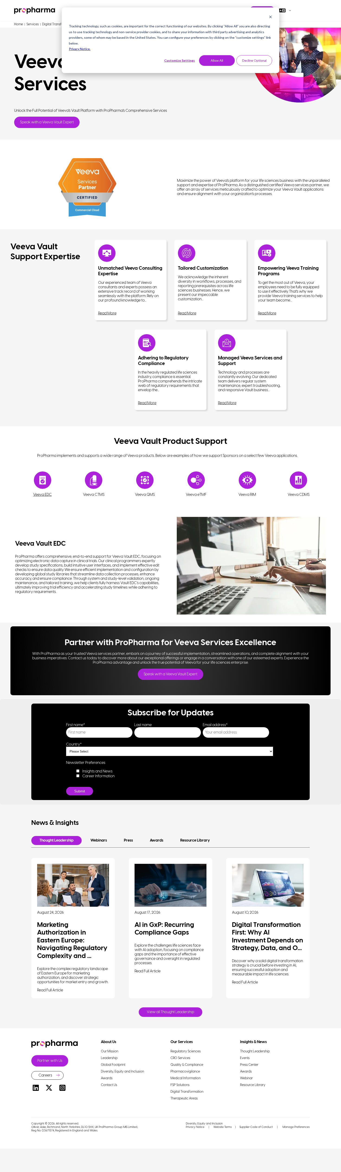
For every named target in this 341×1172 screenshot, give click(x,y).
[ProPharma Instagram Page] (62, 1088)
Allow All (217, 60)
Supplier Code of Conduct (256, 1127)
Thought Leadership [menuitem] (255, 1051)
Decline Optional (254, 60)
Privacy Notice (195, 1127)
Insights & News (253, 1042)
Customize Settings (179, 60)
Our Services (181, 1042)
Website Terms (222, 1127)
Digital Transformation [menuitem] (186, 1092)
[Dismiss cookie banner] (270, 17)
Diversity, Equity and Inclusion (204, 1123)
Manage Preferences (296, 1127)
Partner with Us (49, 1061)
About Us (108, 1042)
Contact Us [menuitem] (109, 1085)
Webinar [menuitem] (246, 1078)
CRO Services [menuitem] (180, 1058)
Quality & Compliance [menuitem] (186, 1065)
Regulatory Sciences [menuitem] (185, 1051)
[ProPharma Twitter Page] (49, 1088)
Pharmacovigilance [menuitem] (185, 1071)
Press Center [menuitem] (249, 1065)
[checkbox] (169, 773)
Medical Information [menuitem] (185, 1078)
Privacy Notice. (79, 49)
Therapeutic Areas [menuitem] (184, 1098)
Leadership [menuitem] (109, 1058)
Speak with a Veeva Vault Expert (47, 122)
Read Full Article (50, 990)
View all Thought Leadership (170, 1012)
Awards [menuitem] (107, 1078)
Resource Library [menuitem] (252, 1085)
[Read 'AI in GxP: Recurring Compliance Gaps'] (170, 885)
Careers (45, 1075)
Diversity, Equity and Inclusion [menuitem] (122, 1071)
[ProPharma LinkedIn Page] (35, 1088)
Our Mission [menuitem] (109, 1051)
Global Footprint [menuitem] (113, 1065)
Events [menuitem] (245, 1058)
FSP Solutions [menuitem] (180, 1085)
